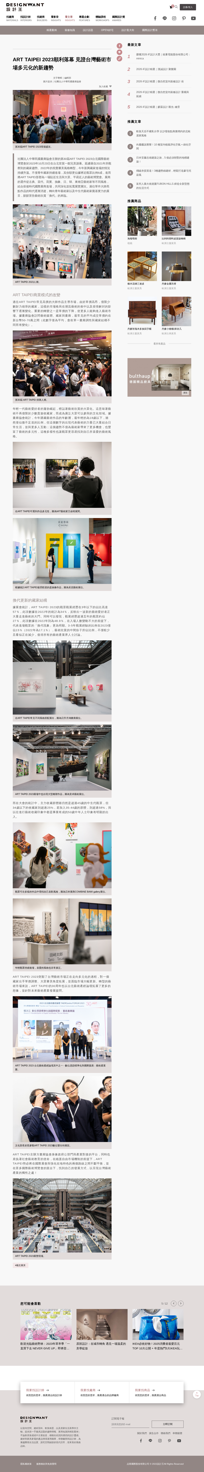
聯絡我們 (165, 1433)
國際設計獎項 (149, 30)
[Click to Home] (25, 7)
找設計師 (25, 16)
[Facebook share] (119, 46)
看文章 (69, 16)
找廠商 (10, 16)
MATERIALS (12, 20)
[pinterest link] (183, 18)
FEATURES (84, 20)
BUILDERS (42, 20)
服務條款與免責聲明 (46, 1464)
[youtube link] (179, 1441)
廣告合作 (154, 1433)
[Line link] (164, 18)
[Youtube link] (193, 18)
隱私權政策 (26, 1464)
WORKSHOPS (102, 20)
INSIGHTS (56, 20)
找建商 (41, 16)
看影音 (55, 16)
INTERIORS (26, 20)
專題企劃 (84, 16)
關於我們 (142, 1433)
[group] (46, 1328)
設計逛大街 (127, 30)
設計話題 (88, 30)
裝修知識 (70, 30)
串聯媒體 (177, 1433)
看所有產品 (159, 343)
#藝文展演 (20, 1265)
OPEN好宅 (107, 30)
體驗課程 (101, 16)
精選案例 (52, 30)
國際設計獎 (118, 16)
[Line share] (119, 52)
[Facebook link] (155, 18)
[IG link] (174, 18)
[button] (173, 1303)
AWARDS (116, 20)
